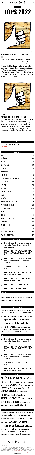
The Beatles (23, 329)
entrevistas (27, 312)
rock (22, 327)
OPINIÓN (3, 198)
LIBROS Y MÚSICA (6, 192)
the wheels (18, 331)
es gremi (7, 316)
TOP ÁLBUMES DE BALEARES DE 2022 (14, 54)
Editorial (7, 57)
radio (13, 326)
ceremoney (22, 310)
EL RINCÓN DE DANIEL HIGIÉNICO (10, 178)
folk (16, 316)
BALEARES (26, 57)
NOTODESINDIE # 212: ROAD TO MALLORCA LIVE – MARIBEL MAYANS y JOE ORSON (18, 274)
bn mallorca (11, 310)
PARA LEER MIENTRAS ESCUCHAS (10, 202)
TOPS (30, 57)
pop (10, 327)
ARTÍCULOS (4, 158)
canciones (16, 310)
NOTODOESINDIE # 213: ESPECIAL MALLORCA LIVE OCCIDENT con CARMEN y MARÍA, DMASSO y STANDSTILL (18, 261)
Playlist (6, 326)
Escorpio (3, 316)
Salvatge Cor (26, 327)
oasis (29, 324)
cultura (3, 313)
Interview (3, 188)
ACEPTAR (17, 453)
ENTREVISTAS (4, 182)
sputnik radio (11, 329)
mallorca (15, 319)
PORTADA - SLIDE (9, 395)
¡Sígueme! (4, 146)
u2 (22, 332)
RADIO (3, 212)
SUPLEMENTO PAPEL (6, 225)
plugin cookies (30, 453)
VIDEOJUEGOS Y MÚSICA (8, 231)
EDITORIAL (4, 175)
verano (24, 332)
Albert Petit (3, 310)
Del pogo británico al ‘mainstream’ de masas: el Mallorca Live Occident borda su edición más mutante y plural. (17, 245)
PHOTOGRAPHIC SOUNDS (8, 205)
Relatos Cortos (17, 327)
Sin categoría (5, 221)
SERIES (3, 215)
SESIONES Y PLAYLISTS (7, 218)
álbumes (28, 332)
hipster (18, 316)
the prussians (11, 332)
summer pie (17, 329)
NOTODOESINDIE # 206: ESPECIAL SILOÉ (15, 289)
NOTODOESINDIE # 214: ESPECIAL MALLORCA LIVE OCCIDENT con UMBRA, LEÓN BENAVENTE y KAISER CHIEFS (18, 253)
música (10, 323)
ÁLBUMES (3, 155)
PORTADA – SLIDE (6, 208)
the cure (28, 329)
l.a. (28, 316)
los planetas (7, 319)
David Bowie (7, 313)
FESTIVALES (4, 185)
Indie (22, 316)
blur (7, 310)
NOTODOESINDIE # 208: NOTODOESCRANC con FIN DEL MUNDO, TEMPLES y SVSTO (18, 280)
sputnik (5, 329)
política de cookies (18, 450)
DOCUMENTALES (5, 172)
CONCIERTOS (4, 168)
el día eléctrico (18, 313)
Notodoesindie (21, 323)
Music (2, 195)
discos (12, 312)
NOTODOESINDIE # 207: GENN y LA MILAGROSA (17, 285)
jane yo (26, 316)
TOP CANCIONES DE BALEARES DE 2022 (13, 117)
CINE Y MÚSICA (5, 165)
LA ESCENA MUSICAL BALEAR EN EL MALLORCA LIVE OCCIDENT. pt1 (18, 268)
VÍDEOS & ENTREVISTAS (7, 235)
